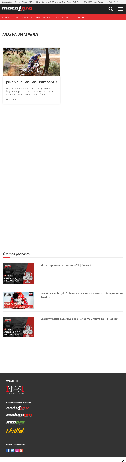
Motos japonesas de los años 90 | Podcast (66, 265)
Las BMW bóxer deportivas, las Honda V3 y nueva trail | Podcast (79, 319)
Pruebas (35, 17)
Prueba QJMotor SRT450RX (26, 2)
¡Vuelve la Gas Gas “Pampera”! (31, 81)
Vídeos (59, 17)
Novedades (22, 17)
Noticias (47, 17)
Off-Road (81, 17)
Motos (69, 17)
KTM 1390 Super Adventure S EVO (97, 2)
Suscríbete (7, 17)
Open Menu (120, 9)
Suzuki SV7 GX (73, 2)
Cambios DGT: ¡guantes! (52, 2)
